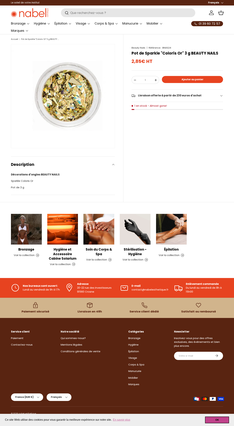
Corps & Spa (104, 23)
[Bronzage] (26, 229)
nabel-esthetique (27, 413)
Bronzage (18, 23)
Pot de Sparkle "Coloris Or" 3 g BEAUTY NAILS (40, 39)
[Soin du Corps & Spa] (98, 229)
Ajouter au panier (192, 79)
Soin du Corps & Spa (99, 251)
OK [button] (217, 419)
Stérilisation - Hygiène (135, 251)
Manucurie (130, 23)
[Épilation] (171, 229)
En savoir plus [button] (121, 419)
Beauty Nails (138, 47)
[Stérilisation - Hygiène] (135, 229)
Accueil (14, 39)
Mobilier (152, 23)
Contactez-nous (22, 344)
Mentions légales (71, 344)
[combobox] (128, 12)
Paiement (17, 338)
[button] (221, 12)
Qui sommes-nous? (73, 338)
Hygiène (40, 23)
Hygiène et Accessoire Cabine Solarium (62, 254)
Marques (17, 30)
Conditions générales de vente (80, 351)
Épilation (60, 23)
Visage (81, 23)
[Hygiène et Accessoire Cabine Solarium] (62, 229)
